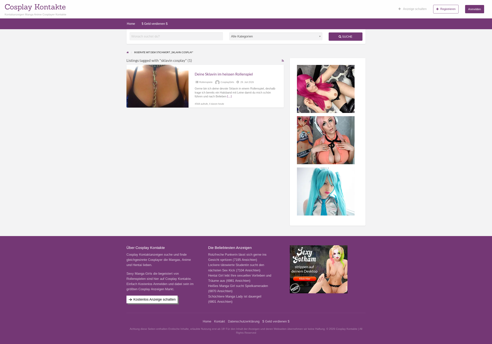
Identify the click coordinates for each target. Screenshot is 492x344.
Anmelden (474, 9)
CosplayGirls (227, 82)
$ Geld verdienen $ (155, 23)
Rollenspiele (206, 82)
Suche (346, 36)
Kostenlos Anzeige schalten (154, 299)
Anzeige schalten (414, 9)
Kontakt (219, 321)
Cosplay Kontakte (35, 6)
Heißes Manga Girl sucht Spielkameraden (238, 286)
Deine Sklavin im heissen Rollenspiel (224, 74)
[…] (229, 96)
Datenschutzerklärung (243, 321)
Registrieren (447, 9)
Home (131, 23)
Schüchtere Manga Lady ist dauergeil (234, 296)
